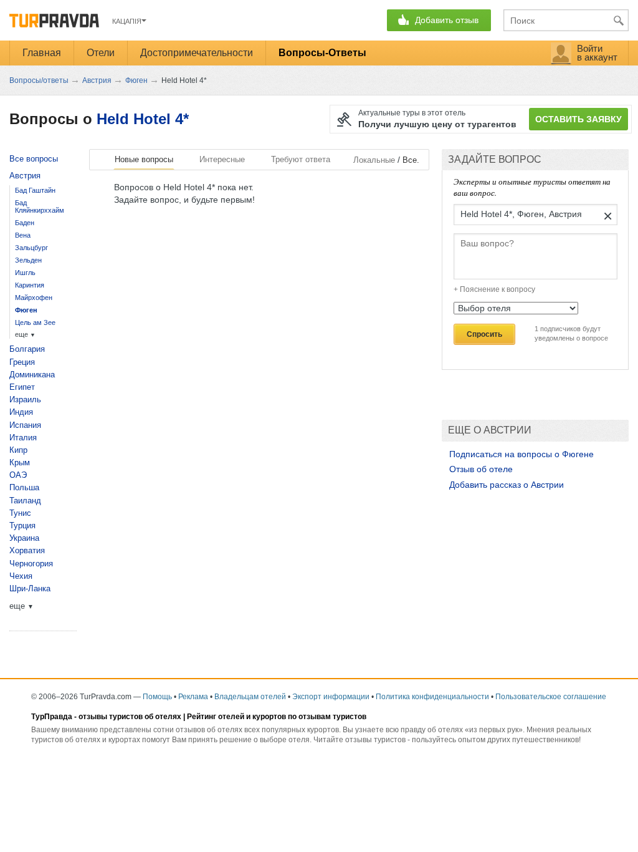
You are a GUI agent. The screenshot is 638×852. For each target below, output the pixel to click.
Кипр (18, 450)
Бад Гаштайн (35, 190)
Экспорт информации (330, 696)
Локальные (374, 160)
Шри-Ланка (29, 588)
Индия (21, 412)
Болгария (27, 349)
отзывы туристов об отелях (130, 716)
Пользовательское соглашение (550, 696)
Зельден (28, 260)
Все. (410, 160)
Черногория (31, 563)
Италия (23, 437)
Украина (24, 538)
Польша (24, 487)
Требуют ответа (300, 159)
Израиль (25, 399)
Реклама (193, 696)
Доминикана (32, 374)
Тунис (20, 513)
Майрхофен (33, 297)
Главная (41, 52)
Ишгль (25, 272)
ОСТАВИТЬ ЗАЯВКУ (578, 119)
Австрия (24, 175)
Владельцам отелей (250, 696)
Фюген (26, 310)
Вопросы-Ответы (322, 52)
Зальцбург (31, 247)
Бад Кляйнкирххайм (39, 206)
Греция (22, 362)
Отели (101, 52)
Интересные (222, 159)
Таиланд (25, 500)
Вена (23, 235)
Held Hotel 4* (143, 118)
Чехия (20, 576)
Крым (19, 462)
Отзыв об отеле (481, 469)
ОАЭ (18, 475)
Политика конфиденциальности (432, 696)
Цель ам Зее (35, 322)
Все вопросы (33, 158)
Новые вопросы (144, 159)
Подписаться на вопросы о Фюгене (521, 454)
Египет (22, 387)
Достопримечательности (196, 52)
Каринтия (29, 285)
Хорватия (27, 550)
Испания (25, 425)
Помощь (157, 696)
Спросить (484, 334)
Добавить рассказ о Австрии (506, 485)
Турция (22, 525)
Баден (24, 222)
